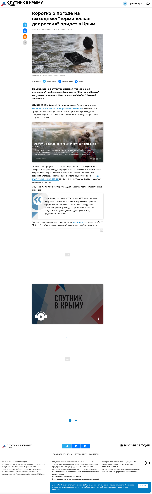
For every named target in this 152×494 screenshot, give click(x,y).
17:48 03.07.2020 (38, 29)
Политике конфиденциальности (110, 485)
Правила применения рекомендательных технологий (76, 479)
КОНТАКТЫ (94, 454)
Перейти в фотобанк (59, 75)
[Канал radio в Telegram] (66, 446)
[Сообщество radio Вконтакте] (76, 446)
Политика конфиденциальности (66, 476)
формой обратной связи (126, 471)
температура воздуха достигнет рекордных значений (57, 108)
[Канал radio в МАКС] (85, 446)
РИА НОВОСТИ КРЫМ (62, 454)
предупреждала (80, 222)
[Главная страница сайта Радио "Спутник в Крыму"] (22, 3)
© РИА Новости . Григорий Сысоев (42, 75)
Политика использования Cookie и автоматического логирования (75, 473)
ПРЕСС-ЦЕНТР (81, 454)
